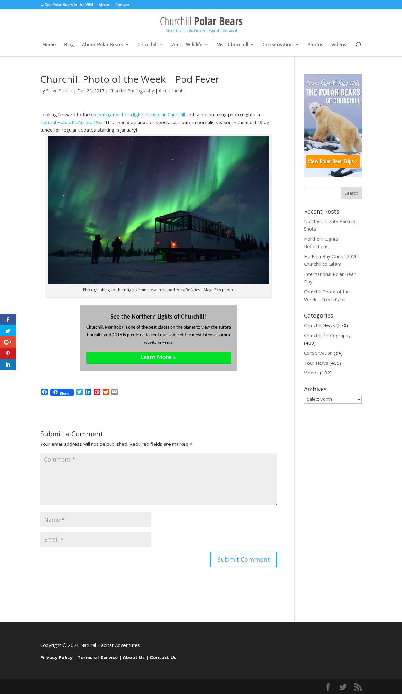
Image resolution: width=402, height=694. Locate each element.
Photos (315, 44)
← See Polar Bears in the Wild (66, 5)
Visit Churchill (232, 44)
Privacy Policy (56, 657)
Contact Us (163, 657)
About (104, 5)
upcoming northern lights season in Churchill (138, 114)
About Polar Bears (102, 44)
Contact (122, 5)
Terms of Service (98, 657)
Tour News (316, 363)
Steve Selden (59, 91)
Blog (69, 44)
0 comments (172, 91)
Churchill (147, 44)
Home (49, 44)
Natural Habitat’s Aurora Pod (71, 122)
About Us (134, 657)
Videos (338, 44)
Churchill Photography (131, 91)
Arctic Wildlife (187, 44)
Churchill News (319, 325)
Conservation (278, 44)
